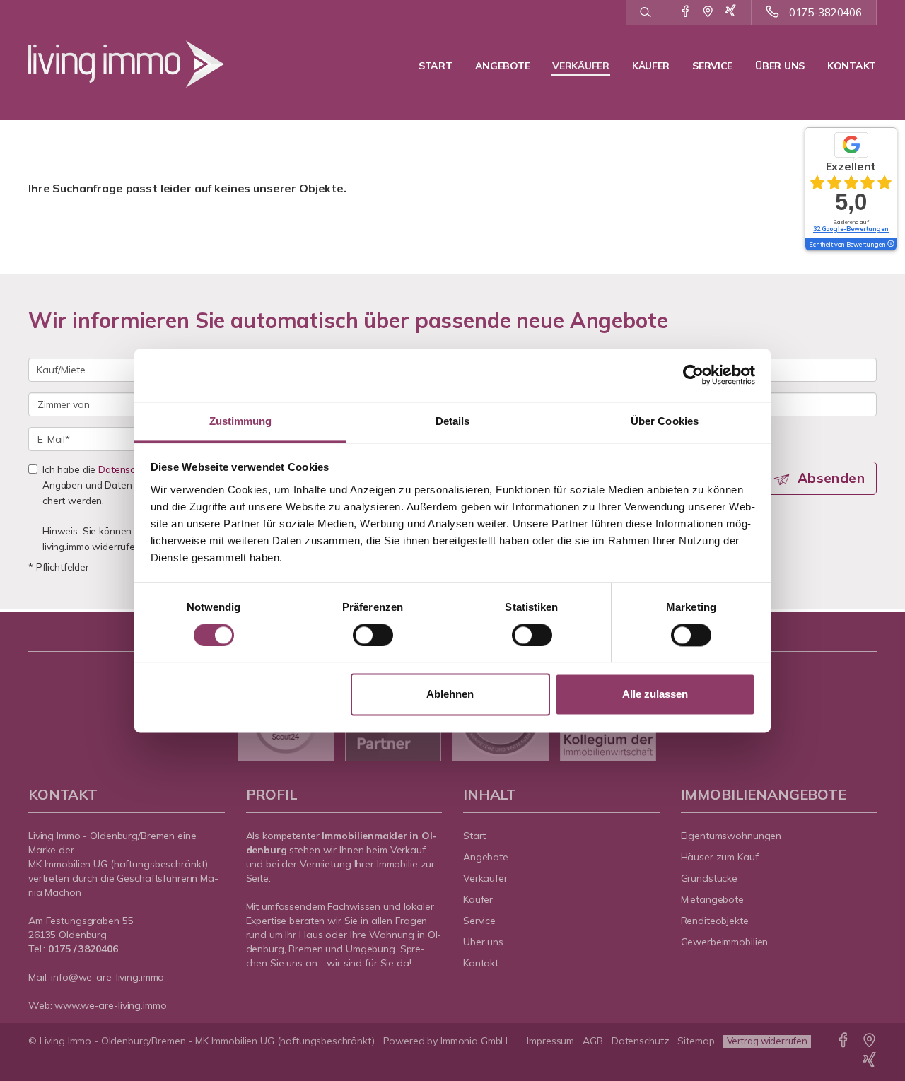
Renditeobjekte (715, 920)
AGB (593, 1040)
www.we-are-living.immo (110, 1005)
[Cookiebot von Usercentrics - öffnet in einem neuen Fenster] (693, 374)
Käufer (651, 65)
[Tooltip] (890, 245)
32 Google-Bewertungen (851, 229)
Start (435, 65)
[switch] (373, 635)
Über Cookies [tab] (665, 421)
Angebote (502, 65)
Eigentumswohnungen (731, 835)
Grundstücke (709, 878)
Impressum (550, 1040)
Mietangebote (713, 899)
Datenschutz (641, 1040)
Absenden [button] (831, 477)
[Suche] (645, 12)
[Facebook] (685, 12)
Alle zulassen (655, 695)
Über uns (780, 65)
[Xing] (731, 12)
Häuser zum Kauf (720, 857)
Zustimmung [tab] (240, 421)
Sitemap (695, 1040)
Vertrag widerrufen (767, 1040)
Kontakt (851, 65)
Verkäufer (580, 65)
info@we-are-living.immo (107, 977)
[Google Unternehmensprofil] (708, 12)
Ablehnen (450, 695)
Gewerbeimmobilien (725, 941)
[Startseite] (126, 63)
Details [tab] (453, 421)
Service (712, 65)
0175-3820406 (825, 12)
